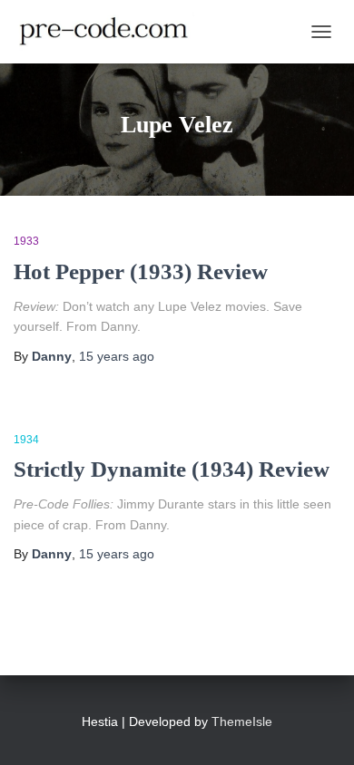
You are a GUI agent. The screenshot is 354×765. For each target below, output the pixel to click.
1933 (26, 241)
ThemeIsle (241, 721)
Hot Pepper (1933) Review (141, 271)
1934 (26, 439)
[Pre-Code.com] (111, 31)
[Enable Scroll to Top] (318, 728)
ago (116, 356)
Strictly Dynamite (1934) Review (171, 469)
